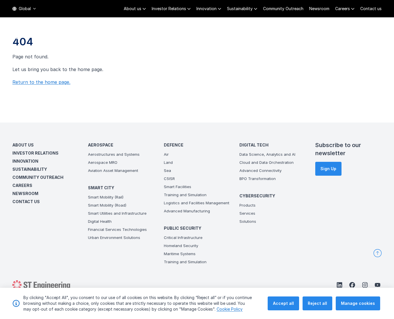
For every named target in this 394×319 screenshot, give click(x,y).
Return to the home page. (41, 82)
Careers (342, 8)
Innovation (206, 8)
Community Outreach (283, 8)
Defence (231, 35)
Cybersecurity (351, 35)
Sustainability (240, 8)
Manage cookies (358, 303)
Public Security (268, 35)
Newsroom (319, 8)
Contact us (371, 8)
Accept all (283, 303)
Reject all (317, 303)
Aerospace (167, 35)
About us (132, 8)
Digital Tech (310, 35)
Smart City (201, 35)
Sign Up (328, 168)
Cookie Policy (230, 309)
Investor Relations (169, 8)
